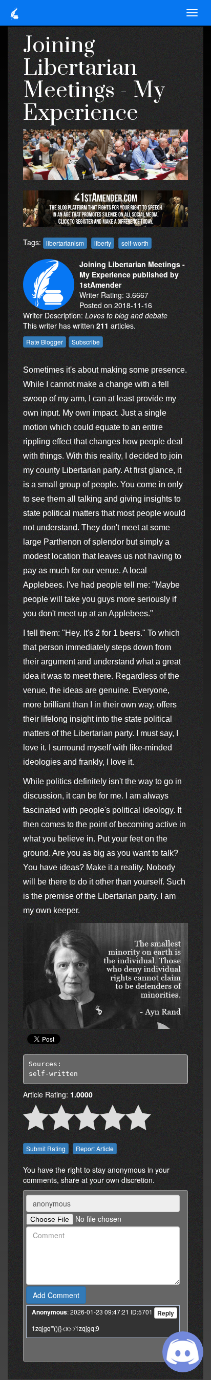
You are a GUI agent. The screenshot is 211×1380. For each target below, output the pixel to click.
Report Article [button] (95, 1148)
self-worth (135, 243)
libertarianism (65, 243)
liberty (102, 243)
